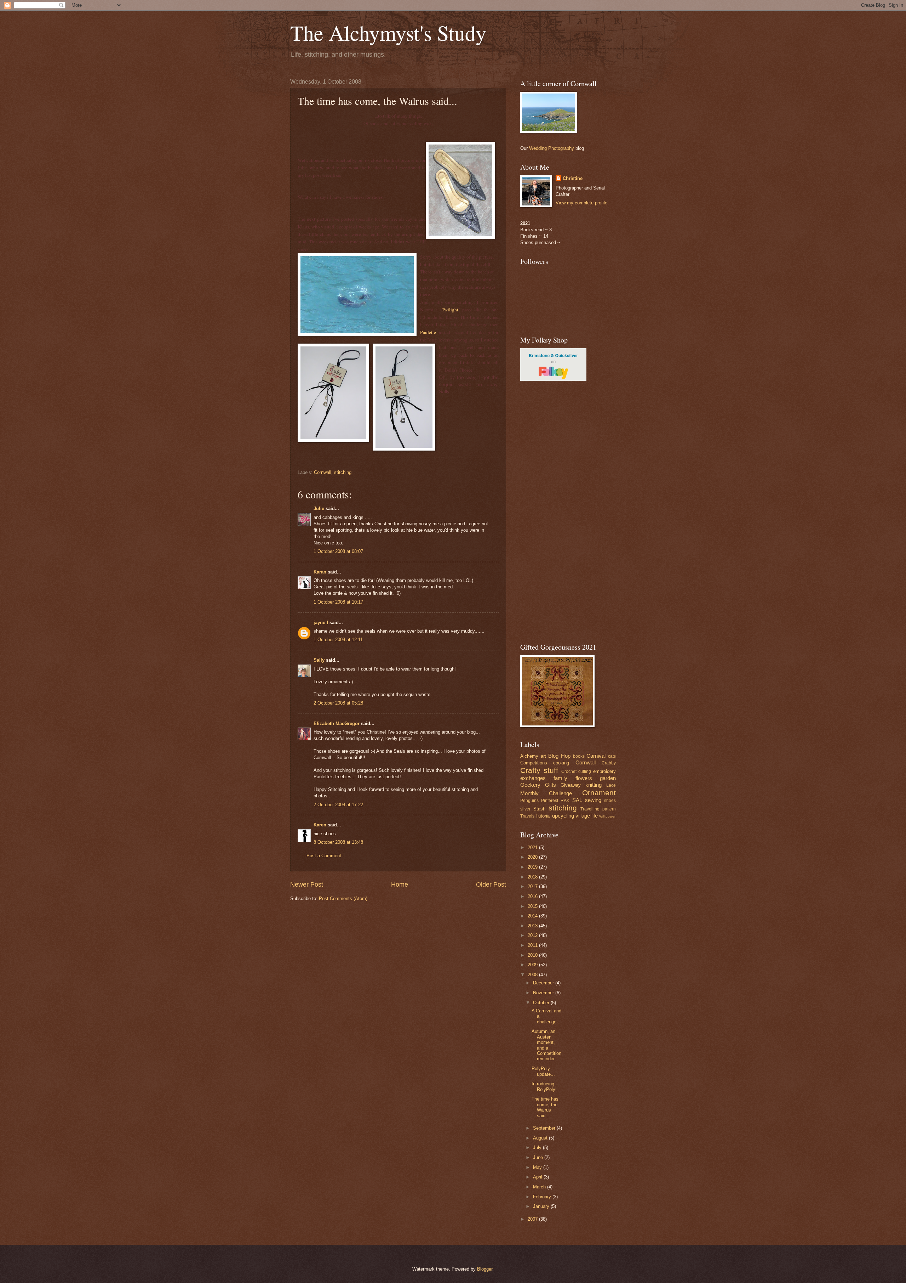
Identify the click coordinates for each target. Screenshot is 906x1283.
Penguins (529, 800)
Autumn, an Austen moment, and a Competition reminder (546, 1045)
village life (586, 816)
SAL (577, 800)
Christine (573, 178)
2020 (533, 857)
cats (612, 756)
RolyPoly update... (543, 1071)
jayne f (321, 622)
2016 (533, 896)
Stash (539, 809)
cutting (584, 771)
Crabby (609, 763)
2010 (533, 955)
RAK (565, 800)
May (538, 1167)
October (542, 1002)
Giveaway (571, 785)
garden (608, 778)
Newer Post (306, 884)
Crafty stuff (539, 770)
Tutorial (543, 816)
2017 (533, 886)
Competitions (533, 762)
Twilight (450, 309)
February (542, 1196)
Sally (319, 660)
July (538, 1147)
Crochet (569, 771)
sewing (593, 800)
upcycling (563, 816)
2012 (533, 935)
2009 (533, 964)
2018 (533, 877)
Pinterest (549, 800)
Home (399, 884)
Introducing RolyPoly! (544, 1086)
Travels (527, 816)
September (545, 1128)
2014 (533, 916)
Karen (320, 824)
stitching (342, 472)
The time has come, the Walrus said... (545, 1107)
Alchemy (529, 756)
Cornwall (322, 472)
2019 (533, 867)
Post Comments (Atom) (343, 898)
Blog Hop (559, 756)
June (538, 1157)
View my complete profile (581, 202)
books (579, 756)
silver (525, 809)
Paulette (428, 332)
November (544, 992)
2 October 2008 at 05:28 (338, 703)
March (540, 1186)
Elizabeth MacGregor (337, 723)
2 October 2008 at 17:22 (338, 804)
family (560, 778)
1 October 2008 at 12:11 (338, 639)
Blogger (484, 1269)
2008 (533, 974)
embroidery (604, 771)
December (544, 982)
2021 (533, 847)
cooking (561, 762)
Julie (319, 508)
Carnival (596, 756)
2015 (533, 906)
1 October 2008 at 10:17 (338, 602)
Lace (611, 785)
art (543, 756)
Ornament (599, 793)
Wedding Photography (551, 148)
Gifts (550, 785)
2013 (533, 925)
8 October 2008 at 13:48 (338, 842)
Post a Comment (323, 855)
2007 (533, 1219)
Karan (320, 572)
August (541, 1138)
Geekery (530, 785)
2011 (533, 945)
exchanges (533, 778)
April (538, 1177)
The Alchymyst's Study (388, 32)
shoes (610, 800)
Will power (607, 816)
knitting (593, 785)
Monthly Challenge (546, 793)
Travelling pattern (598, 809)
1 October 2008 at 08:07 (338, 551)
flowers (583, 778)
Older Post (491, 884)
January (542, 1206)
